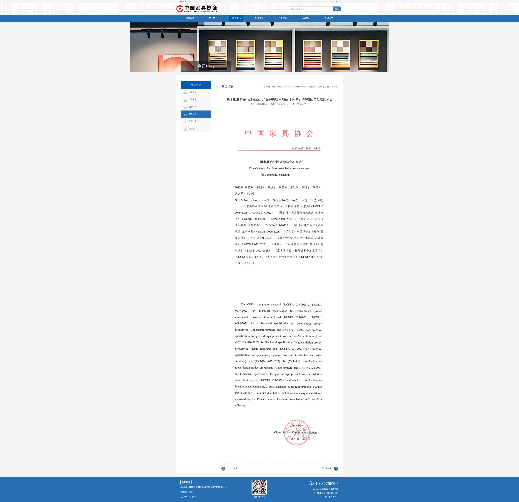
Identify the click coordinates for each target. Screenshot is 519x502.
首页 (273, 87)
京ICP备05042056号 (332, 497)
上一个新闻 (232, 468)
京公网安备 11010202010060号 (328, 493)
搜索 (337, 9)
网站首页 (190, 18)
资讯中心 (236, 18)
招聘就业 (192, 129)
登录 (331, 1)
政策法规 (192, 121)
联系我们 (186, 482)
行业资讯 (192, 99)
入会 (335, 1)
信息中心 (259, 18)
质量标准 (192, 114)
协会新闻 (192, 92)
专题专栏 (329, 18)
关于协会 (213, 18)
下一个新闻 (327, 468)
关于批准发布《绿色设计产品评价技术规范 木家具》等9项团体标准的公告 (311, 87)
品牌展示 (306, 18)
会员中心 (282, 18)
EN (339, 1)
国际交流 (192, 107)
